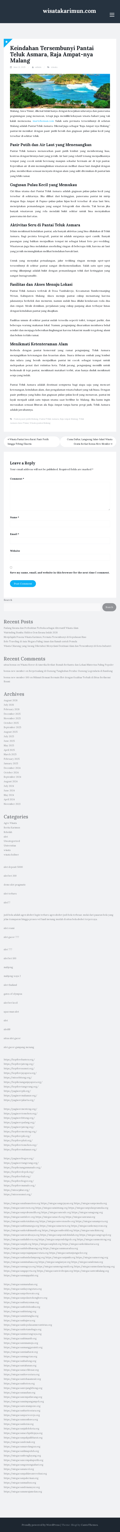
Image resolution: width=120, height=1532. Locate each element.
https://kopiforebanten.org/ (19, 1059)
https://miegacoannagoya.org (20, 1266)
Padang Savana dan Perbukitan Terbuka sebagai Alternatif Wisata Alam (41, 628)
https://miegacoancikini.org (88, 1230)
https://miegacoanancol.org (19, 1469)
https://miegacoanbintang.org (20, 1311)
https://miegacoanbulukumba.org (22, 1307)
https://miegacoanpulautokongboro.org (25, 1297)
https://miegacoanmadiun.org (20, 1482)
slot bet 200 (10, 875)
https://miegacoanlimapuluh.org (21, 1451)
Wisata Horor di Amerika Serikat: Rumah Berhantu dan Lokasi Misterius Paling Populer (67, 664)
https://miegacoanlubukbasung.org (23, 1248)
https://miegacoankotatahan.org (21, 1221)
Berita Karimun (12, 827)
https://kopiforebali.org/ (17, 1176)
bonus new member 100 (16, 677)
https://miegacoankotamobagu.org (22, 1329)
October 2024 (11, 772)
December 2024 (12, 768)
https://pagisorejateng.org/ (19, 1127)
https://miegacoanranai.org (80, 1217)
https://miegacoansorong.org (92, 1257)
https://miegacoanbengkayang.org (22, 1455)
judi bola (8, 915)
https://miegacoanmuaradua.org (60, 1248)
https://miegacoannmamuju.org (21, 1343)
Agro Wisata (10, 823)
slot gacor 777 (11, 937)
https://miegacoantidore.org (19, 1217)
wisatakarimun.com (69, 10)
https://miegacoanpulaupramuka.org (88, 1207)
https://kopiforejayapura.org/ (20, 1073)
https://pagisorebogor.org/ (19, 1158)
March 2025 (10, 754)
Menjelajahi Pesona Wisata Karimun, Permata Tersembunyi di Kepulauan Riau (45, 637)
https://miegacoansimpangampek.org (24, 1401)
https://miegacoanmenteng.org (94, 1239)
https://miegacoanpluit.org (47, 1244)
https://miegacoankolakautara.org (80, 1244)
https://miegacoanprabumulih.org (22, 1212)
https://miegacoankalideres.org (21, 1239)
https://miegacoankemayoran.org (89, 1225)
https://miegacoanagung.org (87, 1212)
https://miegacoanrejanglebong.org (23, 1388)
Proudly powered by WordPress (41, 1524)
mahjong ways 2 (12, 976)
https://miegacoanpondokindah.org (59, 1235)
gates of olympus (13, 993)
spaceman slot (11, 1011)
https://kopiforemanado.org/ (20, 1185)
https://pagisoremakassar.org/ (20, 1095)
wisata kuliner (11, 854)
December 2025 (12, 714)
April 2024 (9, 799)
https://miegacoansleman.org (87, 1262)
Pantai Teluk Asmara (49, 419)
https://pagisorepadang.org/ (19, 1122)
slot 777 (8, 949)
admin (38, 67)
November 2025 (12, 718)
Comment (17, 478)
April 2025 (9, 750)
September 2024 (12, 777)
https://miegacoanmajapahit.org (21, 1275)
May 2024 (9, 795)
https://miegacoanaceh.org (50, 1217)
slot (6, 836)
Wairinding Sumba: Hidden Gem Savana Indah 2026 (31, 632)
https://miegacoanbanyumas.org (21, 1302)
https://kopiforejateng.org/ (19, 1064)
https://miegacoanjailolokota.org (21, 1428)
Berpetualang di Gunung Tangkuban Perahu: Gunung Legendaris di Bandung (71, 671)
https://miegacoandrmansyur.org (22, 1487)
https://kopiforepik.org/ (17, 1136)
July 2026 (9, 704)
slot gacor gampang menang (19, 1047)
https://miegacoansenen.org (55, 1225)
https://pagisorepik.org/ (17, 1091)
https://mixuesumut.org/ (18, 1194)
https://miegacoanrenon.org (19, 1207)
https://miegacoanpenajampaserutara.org (26, 1253)
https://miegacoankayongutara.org (23, 1289)
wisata (54, 67)
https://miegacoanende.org (56, 1212)
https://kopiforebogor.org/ (19, 1181)
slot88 (7, 1029)
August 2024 (11, 781)
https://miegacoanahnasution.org (22, 1203)
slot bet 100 (10, 958)
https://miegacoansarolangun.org (22, 1446)
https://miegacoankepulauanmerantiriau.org (28, 1324)
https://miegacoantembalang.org (91, 1271)
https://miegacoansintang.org (51, 1207)
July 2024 (9, 786)
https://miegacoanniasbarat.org (21, 1352)
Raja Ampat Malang (69, 419)
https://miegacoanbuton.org (19, 1383)
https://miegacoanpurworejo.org (22, 1415)
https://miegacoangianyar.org (54, 1262)
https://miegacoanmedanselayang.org (94, 1266)
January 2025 (11, 763)
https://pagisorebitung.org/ (19, 1118)
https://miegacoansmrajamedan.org (23, 1491)
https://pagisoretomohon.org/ (21, 1113)
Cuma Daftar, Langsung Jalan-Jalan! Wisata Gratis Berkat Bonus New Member (89, 441)
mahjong (8, 967)
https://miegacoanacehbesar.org (21, 1370)
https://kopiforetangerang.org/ (21, 1086)
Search (8, 600)
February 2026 (12, 709)
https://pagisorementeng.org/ (20, 1109)
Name (14, 517)
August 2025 (11, 731)
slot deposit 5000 (13, 867)
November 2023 (12, 804)
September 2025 (12, 727)
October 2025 (11, 723)
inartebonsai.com (43, 120)
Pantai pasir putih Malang (26, 419)
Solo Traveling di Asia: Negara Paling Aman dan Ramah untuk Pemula (40, 641)
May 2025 (9, 745)
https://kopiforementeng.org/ (20, 1131)
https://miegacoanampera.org (92, 1221)
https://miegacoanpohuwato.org (21, 1293)
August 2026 (11, 700)
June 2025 (9, 741)
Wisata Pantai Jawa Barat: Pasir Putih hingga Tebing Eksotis (28, 441)
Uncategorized (12, 841)
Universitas (10, 845)
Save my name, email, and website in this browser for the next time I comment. (60, 572)
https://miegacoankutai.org (19, 1424)
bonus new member (14, 671)
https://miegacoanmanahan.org (21, 1284)
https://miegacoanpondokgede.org (57, 1239)
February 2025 (12, 759)
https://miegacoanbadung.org (20, 1361)
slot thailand (10, 985)
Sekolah (8, 832)
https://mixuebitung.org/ (18, 1077)
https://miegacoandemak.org (19, 1442)
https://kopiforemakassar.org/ (20, 1149)
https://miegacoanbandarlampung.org (24, 1257)
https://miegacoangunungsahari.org (23, 1464)
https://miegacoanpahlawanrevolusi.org (25, 1473)
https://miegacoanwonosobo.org (57, 1221)
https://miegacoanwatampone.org (22, 1406)
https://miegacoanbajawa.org (19, 1320)
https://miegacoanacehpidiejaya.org (23, 1433)
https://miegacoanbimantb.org (20, 1338)
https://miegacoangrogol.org (95, 1235)
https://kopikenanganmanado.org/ (23, 1167)
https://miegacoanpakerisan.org (21, 1478)
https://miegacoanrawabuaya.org (22, 1235)
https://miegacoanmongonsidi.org (54, 1266)
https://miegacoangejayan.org (57, 1203)
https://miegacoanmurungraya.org (23, 1334)
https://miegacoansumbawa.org (21, 1419)
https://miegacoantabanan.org (20, 1365)
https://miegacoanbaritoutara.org (22, 1410)
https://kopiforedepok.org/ (19, 1172)
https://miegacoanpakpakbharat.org (23, 1437)
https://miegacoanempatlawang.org (23, 1397)
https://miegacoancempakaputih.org (23, 1460)
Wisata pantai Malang (40, 423)
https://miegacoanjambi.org (60, 1257)
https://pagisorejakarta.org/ (19, 1100)
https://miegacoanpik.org (17, 1244)
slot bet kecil (11, 1002)
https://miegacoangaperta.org (20, 1271)
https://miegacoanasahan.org (19, 1392)
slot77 (7, 902)
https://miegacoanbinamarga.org (21, 1225)
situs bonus (10, 664)
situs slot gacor (12, 1038)
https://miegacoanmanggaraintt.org (23, 1347)
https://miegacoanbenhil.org (57, 1230)
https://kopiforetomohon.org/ (20, 1145)
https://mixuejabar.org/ (17, 1190)
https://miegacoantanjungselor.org (68, 1253)
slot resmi (9, 928)
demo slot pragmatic (15, 884)
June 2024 (9, 790)
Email (14, 534)
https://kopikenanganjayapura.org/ (23, 1082)
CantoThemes (89, 1524)
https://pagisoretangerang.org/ (21, 1163)
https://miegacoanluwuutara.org (22, 1374)
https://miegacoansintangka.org (21, 1316)
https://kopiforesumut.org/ (19, 1068)
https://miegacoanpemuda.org (90, 1203)
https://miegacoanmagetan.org (20, 1356)
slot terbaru (10, 893)
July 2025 (9, 736)
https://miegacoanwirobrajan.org (55, 1271)
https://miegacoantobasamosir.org (22, 1379)
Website (15, 550)
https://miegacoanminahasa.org (21, 1262)
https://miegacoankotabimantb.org (22, 1230)
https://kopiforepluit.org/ (18, 1140)
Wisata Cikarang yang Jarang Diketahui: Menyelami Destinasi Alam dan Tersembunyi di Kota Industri (57, 646)
